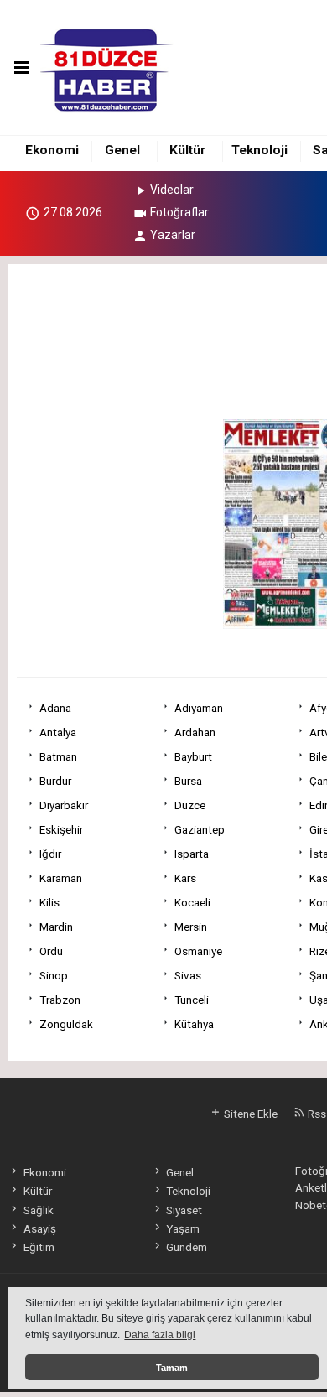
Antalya (57, 732)
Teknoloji (259, 150)
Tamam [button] (172, 1368)
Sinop (53, 975)
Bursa (188, 780)
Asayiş (39, 1228)
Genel (122, 150)
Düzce (189, 805)
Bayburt (193, 756)
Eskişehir (61, 829)
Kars (185, 878)
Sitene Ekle (249, 1113)
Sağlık (38, 1210)
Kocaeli (192, 902)
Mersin (190, 926)
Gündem (186, 1247)
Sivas (187, 975)
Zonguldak (66, 1024)
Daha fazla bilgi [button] (159, 1335)
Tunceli (191, 999)
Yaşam (183, 1228)
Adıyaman (198, 707)
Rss (315, 1113)
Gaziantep (199, 829)
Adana (55, 707)
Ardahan (194, 732)
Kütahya (194, 1024)
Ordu (51, 951)
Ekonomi (52, 150)
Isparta (191, 853)
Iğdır (50, 853)
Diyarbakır (63, 805)
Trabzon (59, 999)
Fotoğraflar (179, 212)
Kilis (49, 902)
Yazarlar (172, 234)
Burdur (55, 780)
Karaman (60, 878)
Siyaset (184, 1210)
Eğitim (38, 1247)
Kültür (187, 150)
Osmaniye (198, 951)
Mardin (56, 926)
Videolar (172, 189)
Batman (58, 756)
